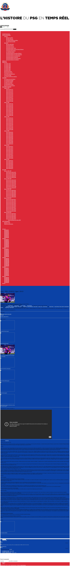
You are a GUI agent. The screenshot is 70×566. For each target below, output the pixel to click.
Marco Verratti (61, 306)
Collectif (6, 36)
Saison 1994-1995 (9, 123)
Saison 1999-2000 (9, 129)
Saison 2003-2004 (9, 136)
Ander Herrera (45, 306)
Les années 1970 (7, 63)
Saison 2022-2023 (9, 163)
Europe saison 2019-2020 (11, 211)
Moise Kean (7, 307)
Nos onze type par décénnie (9, 85)
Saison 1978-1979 (9, 99)
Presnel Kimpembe (30, 306)
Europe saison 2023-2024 (11, 217)
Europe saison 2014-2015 (11, 204)
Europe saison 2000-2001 (11, 190)
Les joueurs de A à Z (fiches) (9, 79)
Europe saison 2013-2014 (11, 203)
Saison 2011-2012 (9, 147)
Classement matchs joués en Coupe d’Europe (15, 49)
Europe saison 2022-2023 (11, 216)
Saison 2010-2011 (9, 146)
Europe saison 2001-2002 (11, 191)
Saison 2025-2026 (9, 167)
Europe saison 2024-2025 (11, 218)
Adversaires (3, 283)
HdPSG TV (4, 61)
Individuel (6, 43)
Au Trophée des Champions (9, 74)
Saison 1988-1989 (9, 114)
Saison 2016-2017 (9, 154)
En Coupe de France (8, 71)
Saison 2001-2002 (9, 133)
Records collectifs (9, 39)
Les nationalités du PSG (8, 84)
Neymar (2, 307)
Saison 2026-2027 (9, 168)
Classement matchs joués (11, 48)
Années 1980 (6, 102)
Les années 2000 (7, 67)
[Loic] (1, 547)
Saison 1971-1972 (9, 90)
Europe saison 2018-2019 (11, 209)
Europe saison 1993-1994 (11, 181)
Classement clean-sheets (11, 50)
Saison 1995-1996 (9, 124)
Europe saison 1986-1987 (11, 176)
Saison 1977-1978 (9, 98)
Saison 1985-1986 (9, 110)
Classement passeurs (10, 46)
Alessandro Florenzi (14, 306)
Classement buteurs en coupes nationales (14, 54)
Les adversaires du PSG (10, 41)
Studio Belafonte (23, 565)
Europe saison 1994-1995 (11, 182)
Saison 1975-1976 (9, 96)
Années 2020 (6, 159)
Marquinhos (25, 306)
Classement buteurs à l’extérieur (12, 59)
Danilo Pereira (16, 305)
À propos (4, 539)
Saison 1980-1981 (9, 103)
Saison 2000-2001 (9, 132)
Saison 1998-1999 (9, 128)
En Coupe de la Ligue (8, 72)
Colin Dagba (19, 306)
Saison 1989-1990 (9, 115)
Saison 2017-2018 (9, 155)
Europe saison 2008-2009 (11, 196)
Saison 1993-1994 (9, 121)
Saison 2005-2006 (9, 138)
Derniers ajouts (7, 222)
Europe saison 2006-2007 (11, 195)
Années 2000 (6, 130)
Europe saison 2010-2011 (11, 199)
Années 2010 (6, 145)
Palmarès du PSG (9, 37)
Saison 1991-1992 (9, 119)
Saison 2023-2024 (9, 164)
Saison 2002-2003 (9, 134)
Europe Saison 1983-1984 (11, 173)
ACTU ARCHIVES (6, 221)
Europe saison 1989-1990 (11, 177)
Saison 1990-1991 (9, 118)
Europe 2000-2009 (7, 189)
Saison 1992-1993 (9, 120)
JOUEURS (4, 77)
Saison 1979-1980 (9, 101)
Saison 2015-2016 (9, 152)
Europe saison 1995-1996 (11, 183)
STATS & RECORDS (6, 35)
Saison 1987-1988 (9, 112)
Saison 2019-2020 (9, 158)
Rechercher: (2, 29)
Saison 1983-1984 (9, 107)
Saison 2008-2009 (9, 142)
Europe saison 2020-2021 (11, 213)
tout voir (10, 549)
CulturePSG (7, 440)
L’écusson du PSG (7, 75)
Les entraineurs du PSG (8, 80)
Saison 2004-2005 (9, 137)
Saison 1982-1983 (9, 106)
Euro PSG (4, 169)
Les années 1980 (7, 65)
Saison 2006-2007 (9, 139)
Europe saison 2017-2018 (11, 208)
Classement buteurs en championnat (13, 55)
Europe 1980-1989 (7, 171)
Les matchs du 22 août (5, 551)
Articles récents (4, 540)
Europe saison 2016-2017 (11, 207)
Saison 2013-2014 (9, 150)
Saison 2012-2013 (9, 149)
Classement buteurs (10, 45)
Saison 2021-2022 (9, 161)
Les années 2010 (7, 68)
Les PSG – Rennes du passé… (7, 552)
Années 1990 (6, 116)
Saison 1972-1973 (9, 92)
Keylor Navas (8, 306)
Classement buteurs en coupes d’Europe (14, 53)
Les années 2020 (7, 70)
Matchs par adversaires (8, 224)
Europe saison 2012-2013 (11, 202)
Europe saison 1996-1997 (11, 185)
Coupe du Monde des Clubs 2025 (14, 220)
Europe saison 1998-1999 (11, 187)
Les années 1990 (7, 66)
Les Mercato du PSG (8, 83)
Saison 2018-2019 (9, 156)
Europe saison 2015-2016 (11, 205)
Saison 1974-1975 (9, 94)
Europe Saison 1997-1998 (11, 186)
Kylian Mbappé (10, 305)
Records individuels (10, 44)
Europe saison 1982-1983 (11, 172)
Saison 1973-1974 (9, 93)
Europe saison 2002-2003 (11, 193)
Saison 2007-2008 (9, 141)
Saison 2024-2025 (9, 165)
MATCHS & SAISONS (6, 86)
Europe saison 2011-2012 (11, 200)
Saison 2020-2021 (9, 160)
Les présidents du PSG (8, 81)
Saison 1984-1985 (9, 108)
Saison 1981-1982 (9, 105)
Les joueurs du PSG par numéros (10, 76)
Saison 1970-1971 (9, 89)
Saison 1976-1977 (9, 97)
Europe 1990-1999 (7, 178)
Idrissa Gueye (40, 306)
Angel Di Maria (23, 305)
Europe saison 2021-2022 (11, 214)
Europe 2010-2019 (7, 198)
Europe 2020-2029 (7, 212)
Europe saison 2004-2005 (11, 194)
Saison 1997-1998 (9, 127)
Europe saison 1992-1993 (11, 180)
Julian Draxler (11, 307)
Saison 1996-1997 (9, 125)
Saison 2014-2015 (9, 151)
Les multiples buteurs (10, 52)
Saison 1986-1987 (9, 111)
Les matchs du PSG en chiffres (12, 40)
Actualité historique (6, 33)
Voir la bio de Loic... (3, 546)
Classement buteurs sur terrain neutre (13, 58)
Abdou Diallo (35, 306)
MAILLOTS (4, 62)
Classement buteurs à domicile (12, 57)
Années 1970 (6, 88)
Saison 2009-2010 (9, 143)
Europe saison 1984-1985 (11, 174)
